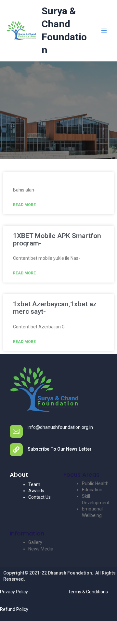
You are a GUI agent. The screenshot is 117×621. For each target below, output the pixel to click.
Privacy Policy (14, 591)
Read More (24, 205)
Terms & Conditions (88, 591)
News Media (40, 548)
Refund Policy (14, 609)
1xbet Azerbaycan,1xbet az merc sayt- (55, 307)
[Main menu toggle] (103, 30)
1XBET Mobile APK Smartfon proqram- (57, 239)
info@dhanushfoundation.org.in (60, 427)
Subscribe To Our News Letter (60, 449)
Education (92, 489)
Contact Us (39, 497)
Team (34, 484)
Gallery (35, 542)
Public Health (95, 483)
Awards (36, 490)
